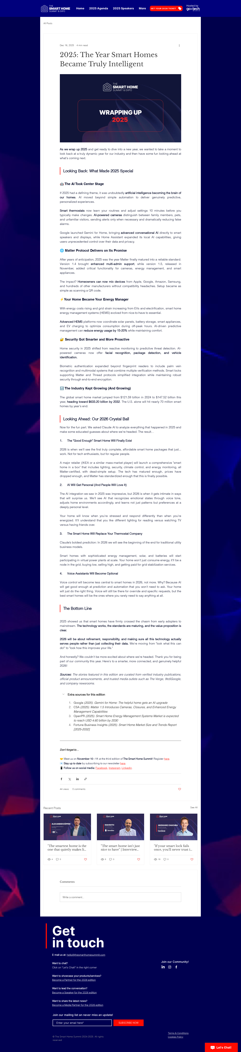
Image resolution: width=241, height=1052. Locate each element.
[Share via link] (85, 779)
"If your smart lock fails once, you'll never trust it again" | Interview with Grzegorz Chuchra (172, 847)
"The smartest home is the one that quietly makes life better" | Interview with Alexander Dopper (67, 847)
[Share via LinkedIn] (77, 779)
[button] (120, 694)
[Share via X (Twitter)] (69, 779)
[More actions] (179, 45)
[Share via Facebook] (61, 779)
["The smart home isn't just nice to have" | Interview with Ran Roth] (120, 827)
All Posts (47, 23)
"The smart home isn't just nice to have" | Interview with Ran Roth (120, 847)
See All (194, 807)
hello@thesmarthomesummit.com (86, 954)
